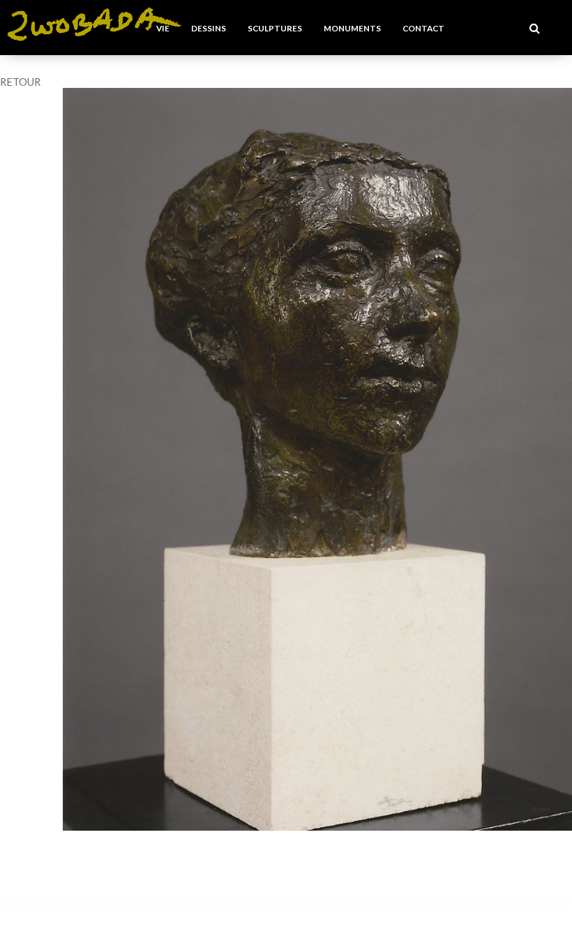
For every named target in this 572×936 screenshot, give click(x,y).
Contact (423, 28)
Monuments (352, 28)
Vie (163, 28)
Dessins (208, 28)
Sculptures (275, 28)
